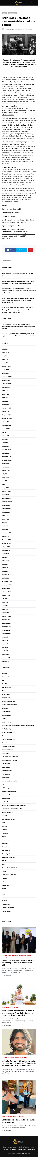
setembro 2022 (6, 508)
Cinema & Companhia (8, 701)
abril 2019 (5, 651)
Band (3, 680)
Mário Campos (6, 788)
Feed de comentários (8, 907)
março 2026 (5, 363)
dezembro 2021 (6, 540)
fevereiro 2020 (6, 616)
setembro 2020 (6, 592)
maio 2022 (5, 522)
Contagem (5, 708)
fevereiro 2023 (6, 491)
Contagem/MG (6, 711)
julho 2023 (5, 474)
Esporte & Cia (6, 767)
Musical (4, 815)
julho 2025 (5, 390)
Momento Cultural (7, 812)
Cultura (4, 718)
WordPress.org (6, 911)
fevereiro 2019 (6, 658)
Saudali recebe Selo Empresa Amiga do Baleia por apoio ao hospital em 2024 (18, 962)
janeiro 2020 (6, 619)
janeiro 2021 (5, 578)
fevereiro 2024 (6, 449)
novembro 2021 (6, 543)
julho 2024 (5, 432)
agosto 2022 (6, 512)
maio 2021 (5, 564)
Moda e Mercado (7, 802)
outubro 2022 (6, 505)
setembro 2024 (6, 425)
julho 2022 (5, 515)
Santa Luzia (5, 840)
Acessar (4, 900)
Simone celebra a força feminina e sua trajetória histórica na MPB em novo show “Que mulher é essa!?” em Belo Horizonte (19, 291)
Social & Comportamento (9, 867)
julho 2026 (5, 349)
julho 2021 (5, 557)
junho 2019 (5, 644)
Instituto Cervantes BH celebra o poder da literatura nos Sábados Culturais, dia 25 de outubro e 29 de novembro (19, 1063)
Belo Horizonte (6, 687)
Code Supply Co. (25, 1153)
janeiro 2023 (6, 495)
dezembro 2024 (6, 415)
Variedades (5, 885)
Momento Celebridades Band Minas (12, 808)
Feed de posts (6, 904)
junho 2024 (5, 436)
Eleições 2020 (6, 753)
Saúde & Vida (6, 847)
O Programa (12, 1147)
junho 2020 (5, 602)
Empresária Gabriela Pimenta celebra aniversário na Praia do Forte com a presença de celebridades (18, 1013)
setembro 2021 (6, 550)
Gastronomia (6, 777)
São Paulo (5, 843)
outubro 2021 (6, 547)
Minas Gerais (6, 798)
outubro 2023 (6, 463)
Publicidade (31, 1149)
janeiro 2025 (6, 411)
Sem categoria (6, 854)
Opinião (4, 829)
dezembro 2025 (6, 373)
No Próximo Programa (8, 819)
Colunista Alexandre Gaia (9, 704)
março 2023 (5, 488)
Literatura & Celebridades (9, 781)
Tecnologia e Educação (9, 874)
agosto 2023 (6, 470)
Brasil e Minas (12, 13)
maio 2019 (5, 647)
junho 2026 (5, 352)
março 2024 (5, 446)
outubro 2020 (6, 588)
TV (3, 881)
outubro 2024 (6, 422)
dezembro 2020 (6, 581)
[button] (3, 3)
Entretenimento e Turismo (10, 760)
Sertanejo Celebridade (8, 857)
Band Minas (5, 684)
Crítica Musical (6, 715)
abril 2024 (5, 442)
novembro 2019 (6, 626)
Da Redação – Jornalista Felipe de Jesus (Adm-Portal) (18, 725)
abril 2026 (5, 359)
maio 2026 (5, 356)
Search (34, 260)
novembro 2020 (7, 585)
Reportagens (22, 1149)
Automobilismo (6, 677)
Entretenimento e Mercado (10, 756)
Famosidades (6, 774)
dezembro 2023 (6, 456)
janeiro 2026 (6, 370)
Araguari (4, 673)
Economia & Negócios (8, 739)
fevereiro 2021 (6, 574)
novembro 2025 (7, 377)
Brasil (4, 13)
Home (4, 1147)
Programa (5, 833)
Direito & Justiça (7, 729)
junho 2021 (5, 560)
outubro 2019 (6, 630)
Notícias (4, 826)
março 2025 (5, 404)
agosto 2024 (6, 429)
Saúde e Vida (6, 850)
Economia (5, 736)
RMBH (4, 836)
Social (4, 864)
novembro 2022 (7, 501)
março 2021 (5, 571)
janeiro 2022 (6, 536)
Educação (5, 743)
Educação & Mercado (8, 746)
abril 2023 (5, 484)
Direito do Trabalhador (8, 732)
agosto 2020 (6, 595)
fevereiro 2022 (6, 533)
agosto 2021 (5, 553)
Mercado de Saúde (7, 795)
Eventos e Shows (7, 770)
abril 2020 (5, 609)
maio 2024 (5, 439)
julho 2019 (5, 640)
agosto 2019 (5, 637)
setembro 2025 (6, 383)
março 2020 (5, 612)
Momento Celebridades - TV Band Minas (21, 955)
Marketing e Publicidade (9, 791)
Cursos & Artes (6, 722)
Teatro (4, 871)
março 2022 (5, 529)
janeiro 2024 (6, 453)
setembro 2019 (6, 633)
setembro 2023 (6, 467)
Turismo (4, 878)
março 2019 (5, 654)
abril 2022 (5, 526)
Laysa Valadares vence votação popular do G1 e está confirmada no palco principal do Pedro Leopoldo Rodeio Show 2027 (18, 300)
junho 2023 (5, 477)
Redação (6, 1149)
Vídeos (4, 888)
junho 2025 (5, 394)
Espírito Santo (6, 763)
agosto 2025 (6, 387)
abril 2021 (5, 567)
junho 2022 (5, 519)
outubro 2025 (6, 380)
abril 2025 (5, 401)
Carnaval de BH (6, 697)
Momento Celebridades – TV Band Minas (14, 805)
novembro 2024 (7, 418)
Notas (3, 822)
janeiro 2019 (5, 661)
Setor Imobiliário (7, 861)
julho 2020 (5, 599)
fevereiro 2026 (6, 366)
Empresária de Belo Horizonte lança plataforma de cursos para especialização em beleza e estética (18, 326)
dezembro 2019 (6, 623)
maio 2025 (5, 397)
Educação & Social (7, 750)
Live (3, 784)
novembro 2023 (7, 460)
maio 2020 (5, 606)
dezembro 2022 (6, 498)
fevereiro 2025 (6, 408)
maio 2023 (5, 481)
